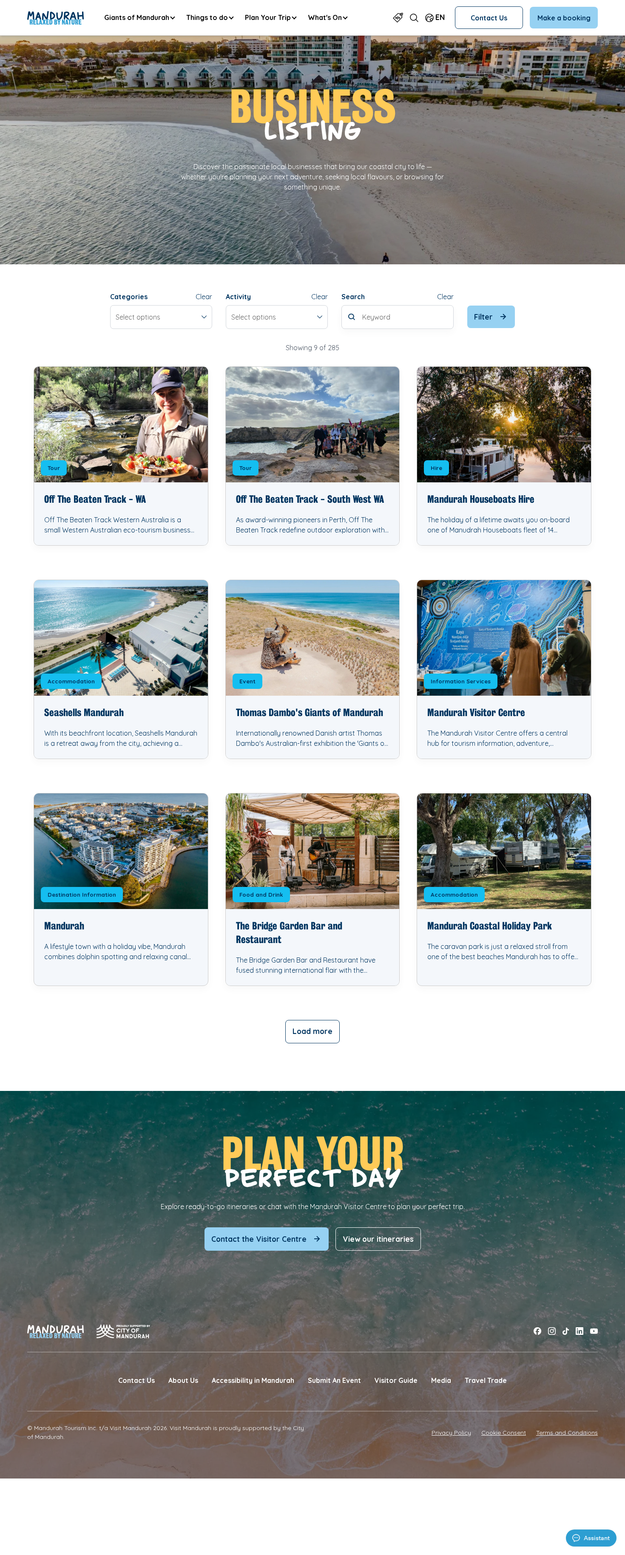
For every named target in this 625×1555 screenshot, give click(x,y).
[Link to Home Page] (55, 18)
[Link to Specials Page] (397, 17)
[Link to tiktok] (565, 1331)
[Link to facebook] (537, 1331)
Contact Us (489, 18)
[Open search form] (414, 17)
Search (353, 296)
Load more (312, 1031)
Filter (483, 316)
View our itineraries (378, 1239)
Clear (204, 296)
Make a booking (564, 18)
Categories (129, 296)
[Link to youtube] (594, 1331)
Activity (238, 296)
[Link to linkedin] (579, 1331)
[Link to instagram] (552, 1331)
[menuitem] (139, 17)
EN (440, 17)
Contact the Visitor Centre (259, 1239)
